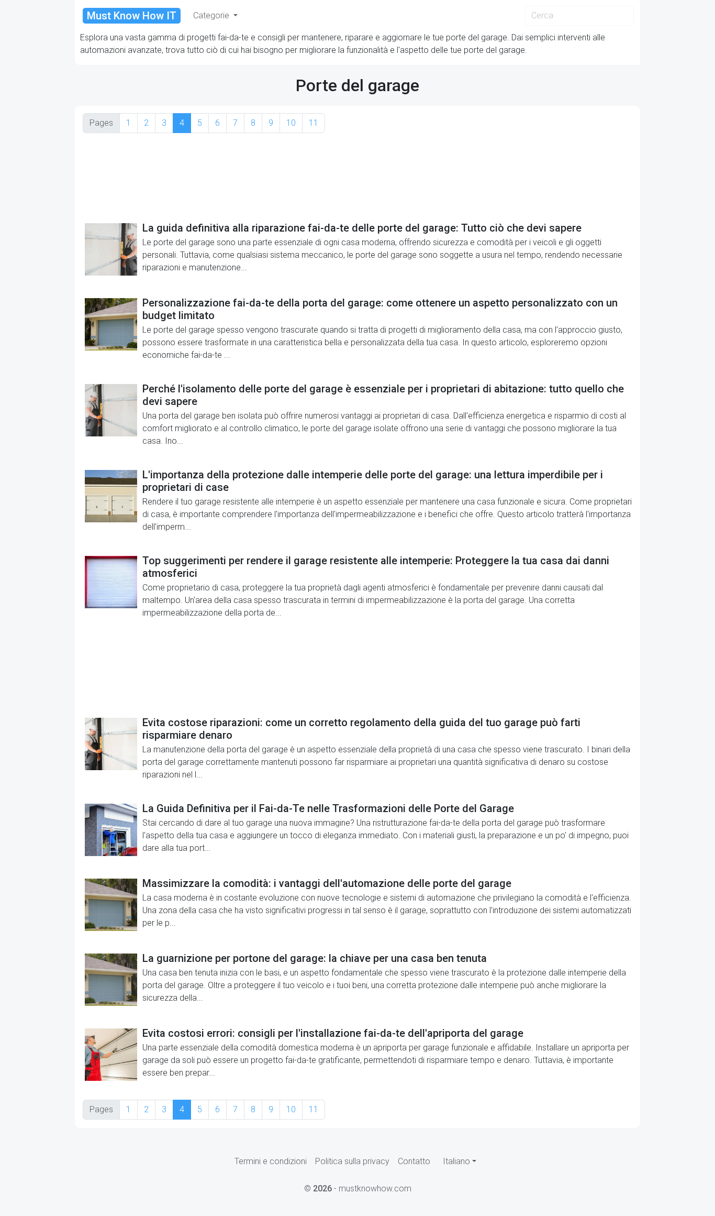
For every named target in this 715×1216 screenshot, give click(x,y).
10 (291, 123)
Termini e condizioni (270, 1161)
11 (313, 123)
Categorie (212, 15)
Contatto (414, 1161)
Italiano (456, 1161)
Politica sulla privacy (352, 1161)
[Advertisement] (357, 176)
